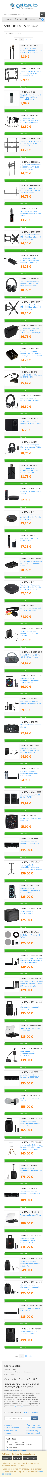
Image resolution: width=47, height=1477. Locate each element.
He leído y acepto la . (22, 1412)
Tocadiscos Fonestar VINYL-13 (30, 1216)
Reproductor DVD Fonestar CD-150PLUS (30, 1309)
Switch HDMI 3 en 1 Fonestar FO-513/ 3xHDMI (31, 376)
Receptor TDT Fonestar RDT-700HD (31, 492)
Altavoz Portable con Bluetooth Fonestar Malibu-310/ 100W (30, 1123)
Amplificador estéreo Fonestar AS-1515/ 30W (29, 842)
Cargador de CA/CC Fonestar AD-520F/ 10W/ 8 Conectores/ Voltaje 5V (30, 120)
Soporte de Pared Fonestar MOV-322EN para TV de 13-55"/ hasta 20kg (30, 237)
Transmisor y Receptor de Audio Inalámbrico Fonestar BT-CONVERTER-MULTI (30, 587)
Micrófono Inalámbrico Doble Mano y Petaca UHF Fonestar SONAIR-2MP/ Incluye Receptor (31, 961)
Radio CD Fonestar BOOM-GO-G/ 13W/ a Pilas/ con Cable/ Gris (30, 657)
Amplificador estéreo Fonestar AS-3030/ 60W (29, 1076)
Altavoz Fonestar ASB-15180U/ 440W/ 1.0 (28, 1332)
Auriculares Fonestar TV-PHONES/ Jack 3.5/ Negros (30, 399)
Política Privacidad (11, 1428)
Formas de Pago (32, 1430)
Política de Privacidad (21, 1407)
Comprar (23, 64)
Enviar (35, 1418)
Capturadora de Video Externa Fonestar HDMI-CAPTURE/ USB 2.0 (29, 470)
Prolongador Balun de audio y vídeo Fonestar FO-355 (31, 609)
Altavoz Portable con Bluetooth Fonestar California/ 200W (28, 1240)
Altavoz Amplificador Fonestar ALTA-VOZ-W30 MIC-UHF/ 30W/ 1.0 (29, 750)
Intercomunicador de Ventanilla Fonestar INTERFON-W (28, 1053)
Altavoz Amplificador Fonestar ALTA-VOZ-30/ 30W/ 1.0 (29, 633)
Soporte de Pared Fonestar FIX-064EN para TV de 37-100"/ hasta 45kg (30, 190)
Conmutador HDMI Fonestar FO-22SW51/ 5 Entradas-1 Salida (31, 563)
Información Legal (32, 1425)
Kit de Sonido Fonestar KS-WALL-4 (30, 1099)
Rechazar (17, 1458)
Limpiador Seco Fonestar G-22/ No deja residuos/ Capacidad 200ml (31, 97)
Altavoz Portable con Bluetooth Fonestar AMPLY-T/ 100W (31, 1170)
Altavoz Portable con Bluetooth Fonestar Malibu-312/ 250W (30, 1263)
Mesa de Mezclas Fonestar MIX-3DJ (30, 726)
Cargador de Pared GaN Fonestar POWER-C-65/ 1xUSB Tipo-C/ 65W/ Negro (30, 330)
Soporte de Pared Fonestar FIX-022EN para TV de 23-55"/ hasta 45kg (30, 73)
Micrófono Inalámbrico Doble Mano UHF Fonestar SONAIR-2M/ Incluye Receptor (31, 983)
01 (21, 39)
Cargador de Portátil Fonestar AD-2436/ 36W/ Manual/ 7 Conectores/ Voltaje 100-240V (29, 261)
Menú (9, 19)
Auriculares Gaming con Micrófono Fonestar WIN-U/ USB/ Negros (30, 447)
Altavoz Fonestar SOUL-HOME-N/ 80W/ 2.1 (29, 912)
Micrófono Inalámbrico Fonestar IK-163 (29, 539)
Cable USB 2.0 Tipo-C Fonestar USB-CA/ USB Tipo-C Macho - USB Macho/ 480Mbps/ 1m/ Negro (31, 51)
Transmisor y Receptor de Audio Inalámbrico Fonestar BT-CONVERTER (30, 517)
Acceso (19, 19)
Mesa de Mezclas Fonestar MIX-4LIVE (30, 819)
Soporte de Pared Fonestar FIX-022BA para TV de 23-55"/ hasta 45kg (30, 167)
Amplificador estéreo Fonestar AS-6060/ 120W (30, 1192)
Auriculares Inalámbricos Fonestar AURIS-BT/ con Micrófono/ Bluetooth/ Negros (29, 284)
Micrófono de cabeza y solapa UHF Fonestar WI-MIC (31, 702)
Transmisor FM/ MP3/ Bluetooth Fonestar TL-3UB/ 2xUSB (30, 213)
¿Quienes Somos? (32, 1433)
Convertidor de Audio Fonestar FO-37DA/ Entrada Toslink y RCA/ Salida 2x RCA (31, 353)
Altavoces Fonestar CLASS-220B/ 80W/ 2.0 (30, 796)
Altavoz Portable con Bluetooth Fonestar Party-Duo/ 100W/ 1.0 (30, 890)
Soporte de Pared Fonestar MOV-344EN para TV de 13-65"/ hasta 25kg (30, 307)
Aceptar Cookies (30, 1458)
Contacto (31, 19)
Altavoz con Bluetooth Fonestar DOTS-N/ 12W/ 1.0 (30, 422)
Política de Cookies (33, 1428)
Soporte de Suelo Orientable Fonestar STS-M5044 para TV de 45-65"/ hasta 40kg (31, 1147)
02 (26, 39)
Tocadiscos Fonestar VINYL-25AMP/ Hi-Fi (30, 1029)
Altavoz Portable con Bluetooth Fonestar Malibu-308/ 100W (30, 1007)
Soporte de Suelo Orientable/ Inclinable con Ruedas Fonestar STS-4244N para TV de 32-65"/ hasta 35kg (31, 869)
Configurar (7, 1458)
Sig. (30, 39)
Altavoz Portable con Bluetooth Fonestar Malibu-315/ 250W (30, 1287)
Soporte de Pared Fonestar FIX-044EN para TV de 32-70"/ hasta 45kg (30, 143)
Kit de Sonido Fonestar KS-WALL (30, 936)
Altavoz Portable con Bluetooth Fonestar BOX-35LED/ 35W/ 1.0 (29, 680)
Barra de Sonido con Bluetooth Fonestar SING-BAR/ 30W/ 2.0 (30, 773)
